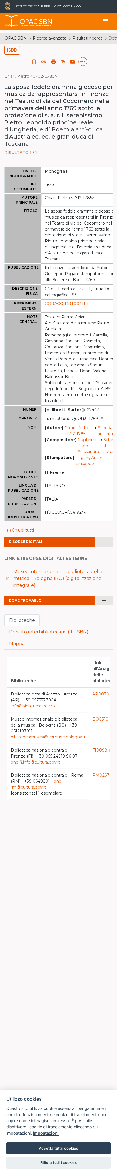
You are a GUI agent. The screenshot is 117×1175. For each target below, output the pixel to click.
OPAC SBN (16, 38)
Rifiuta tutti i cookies (58, 1162)
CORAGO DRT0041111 (67, 303)
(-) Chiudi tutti (20, 530)
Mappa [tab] (17, 643)
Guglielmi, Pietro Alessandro (88, 445)
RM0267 (103, 775)
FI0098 (102, 750)
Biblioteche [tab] (22, 620)
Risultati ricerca (87, 38)
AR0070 (103, 694)
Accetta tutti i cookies (58, 1148)
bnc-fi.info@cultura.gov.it (35, 762)
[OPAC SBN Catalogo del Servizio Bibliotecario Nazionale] (12, 21)
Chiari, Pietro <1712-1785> (76, 430)
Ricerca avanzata (49, 38)
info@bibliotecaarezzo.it (34, 706)
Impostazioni (45, 1133)
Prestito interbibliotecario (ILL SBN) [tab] (49, 632)
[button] (43, 62)
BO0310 (103, 719)
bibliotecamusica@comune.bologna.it (48, 737)
